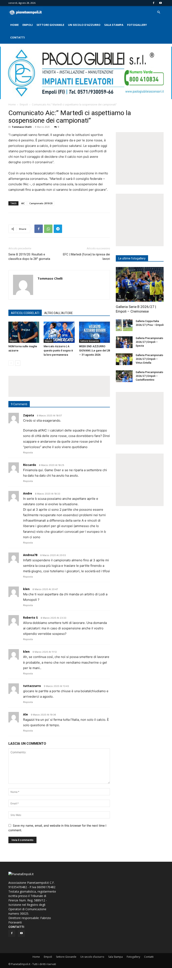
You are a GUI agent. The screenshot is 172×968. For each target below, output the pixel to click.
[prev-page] (11, 363)
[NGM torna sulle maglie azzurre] (23, 332)
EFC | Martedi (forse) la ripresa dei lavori (86, 257)
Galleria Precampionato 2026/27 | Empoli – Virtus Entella (149, 359)
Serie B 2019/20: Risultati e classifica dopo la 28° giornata (29, 257)
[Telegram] (58, 229)
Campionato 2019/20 (40, 203)
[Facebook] (153, 3)
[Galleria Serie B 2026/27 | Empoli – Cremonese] (140, 284)
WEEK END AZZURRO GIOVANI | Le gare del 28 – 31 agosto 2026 (94, 350)
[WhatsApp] (48, 229)
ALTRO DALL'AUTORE (58, 313)
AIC (23, 203)
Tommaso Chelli (22, 126)
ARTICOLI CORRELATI (25, 313)
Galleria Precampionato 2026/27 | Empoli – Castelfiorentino (149, 376)
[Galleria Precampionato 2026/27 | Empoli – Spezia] (124, 342)
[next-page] (17, 363)
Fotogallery (137, 25)
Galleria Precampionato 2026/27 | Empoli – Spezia (149, 342)
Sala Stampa (113, 25)
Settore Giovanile (50, 25)
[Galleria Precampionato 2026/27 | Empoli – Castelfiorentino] (124, 376)
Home (14, 25)
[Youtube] (160, 3)
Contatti (17, 37)
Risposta (28, 452)
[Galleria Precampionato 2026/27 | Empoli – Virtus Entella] (124, 359)
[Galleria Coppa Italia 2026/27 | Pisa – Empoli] (124, 325)
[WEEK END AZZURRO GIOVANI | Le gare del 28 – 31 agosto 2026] (94, 332)
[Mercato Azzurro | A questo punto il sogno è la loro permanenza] (59, 332)
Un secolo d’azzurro (84, 25)
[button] (159, 12)
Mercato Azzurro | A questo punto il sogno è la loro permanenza (58, 350)
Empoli (27, 25)
